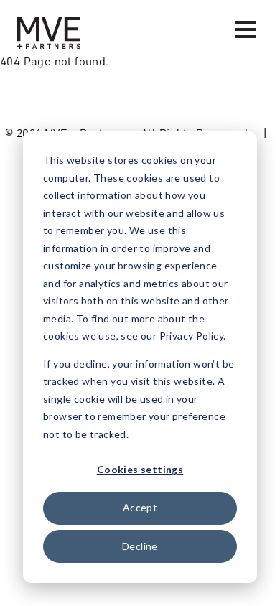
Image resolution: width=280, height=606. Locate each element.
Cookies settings (140, 469)
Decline (140, 546)
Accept (140, 507)
